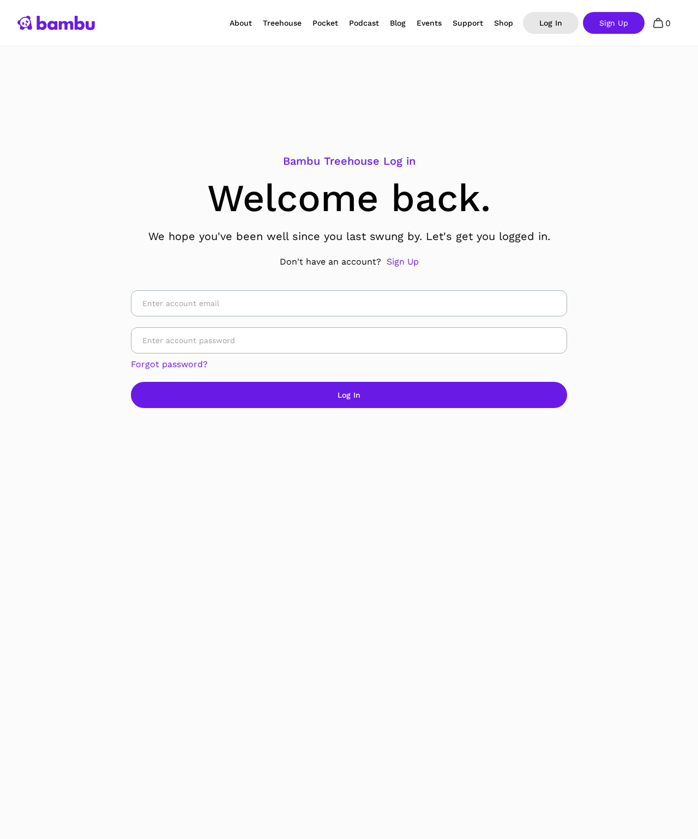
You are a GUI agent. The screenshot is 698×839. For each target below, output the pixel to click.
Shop (503, 23)
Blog (398, 23)
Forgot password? (169, 364)
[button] (663, 22)
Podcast (364, 23)
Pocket (325, 23)
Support (468, 23)
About (241, 23)
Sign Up (403, 261)
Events (429, 23)
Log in (550, 23)
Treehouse (282, 23)
